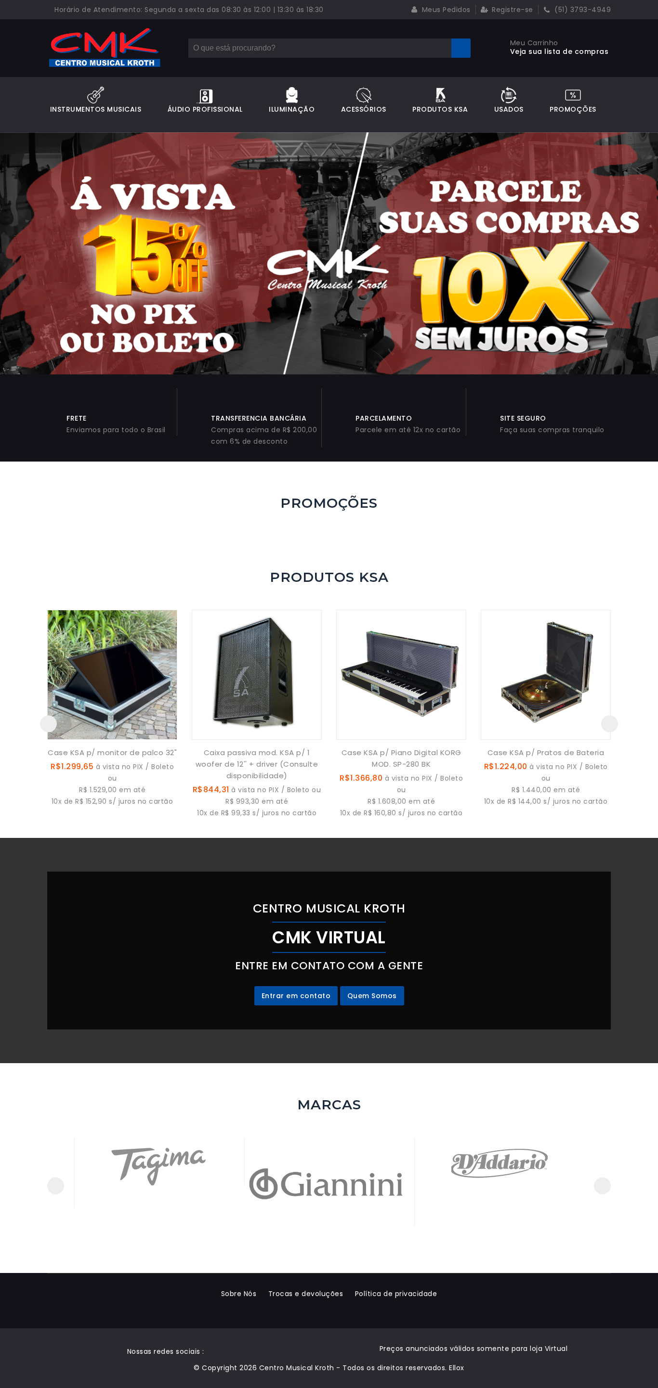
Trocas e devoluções (305, 1293)
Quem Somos (372, 996)
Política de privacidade (396, 1293)
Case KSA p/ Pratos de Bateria (546, 752)
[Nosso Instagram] (233, 1351)
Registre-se (511, 9)
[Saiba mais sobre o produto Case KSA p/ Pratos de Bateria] (545, 674)
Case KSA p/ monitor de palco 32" (112, 752)
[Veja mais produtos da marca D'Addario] (499, 1161)
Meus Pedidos (445, 9)
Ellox (456, 1368)
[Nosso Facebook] (214, 1351)
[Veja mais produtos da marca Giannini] (329, 1181)
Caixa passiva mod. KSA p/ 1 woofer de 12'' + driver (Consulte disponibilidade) (257, 764)
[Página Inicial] (105, 48)
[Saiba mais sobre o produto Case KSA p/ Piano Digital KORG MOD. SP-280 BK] (401, 674)
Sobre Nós (239, 1293)
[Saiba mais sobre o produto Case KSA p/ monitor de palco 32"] (112, 674)
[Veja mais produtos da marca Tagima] (159, 1161)
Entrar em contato (296, 996)
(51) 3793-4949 (582, 9)
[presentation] (48, 723)
